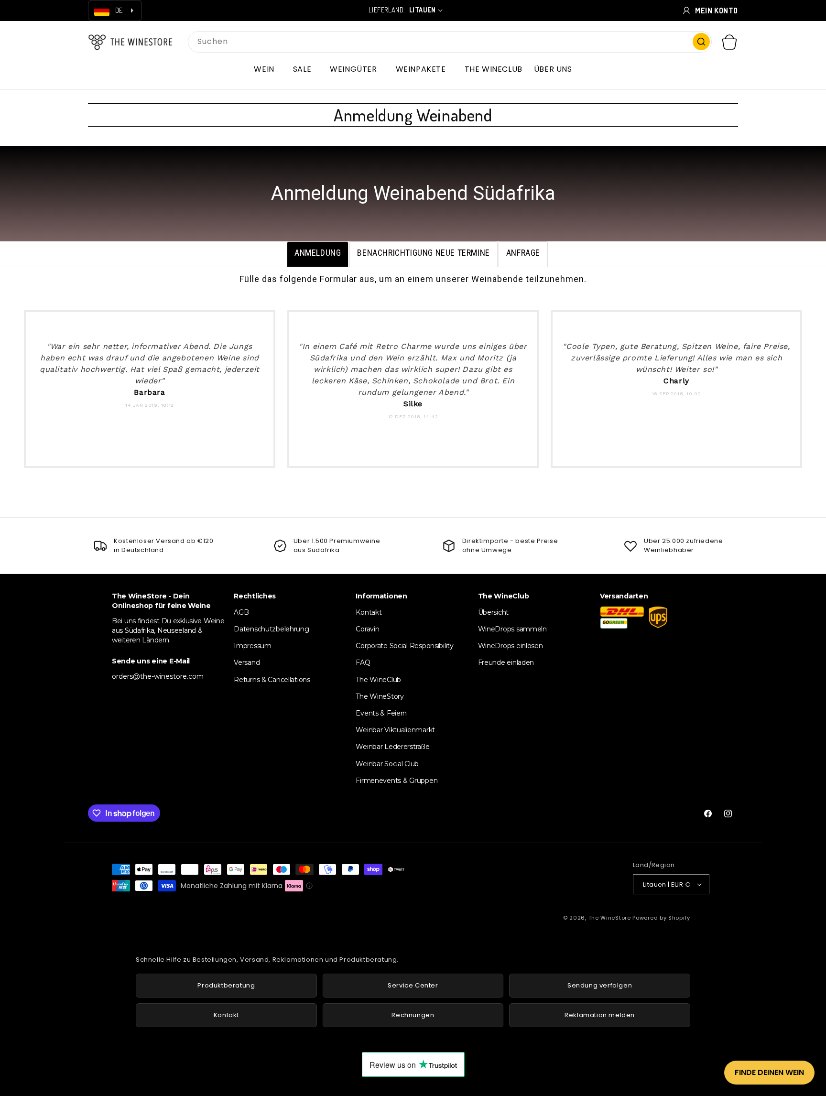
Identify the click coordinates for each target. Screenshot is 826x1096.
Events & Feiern (381, 713)
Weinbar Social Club (387, 764)
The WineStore (609, 918)
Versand (247, 662)
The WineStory (379, 696)
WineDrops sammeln (512, 629)
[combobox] (450, 42)
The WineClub (378, 679)
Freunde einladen (506, 662)
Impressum (252, 645)
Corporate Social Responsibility (404, 645)
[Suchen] (701, 41)
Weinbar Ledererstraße (392, 746)
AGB (241, 612)
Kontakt (368, 612)
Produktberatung (226, 985)
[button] (267, 69)
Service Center (413, 985)
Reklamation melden (600, 1015)
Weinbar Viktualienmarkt (395, 730)
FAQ (363, 662)
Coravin (367, 629)
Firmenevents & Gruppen (396, 780)
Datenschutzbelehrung (271, 629)
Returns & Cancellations (272, 679)
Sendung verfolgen (599, 985)
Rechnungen (412, 1015)
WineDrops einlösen (510, 645)
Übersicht (493, 612)
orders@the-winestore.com (158, 676)
